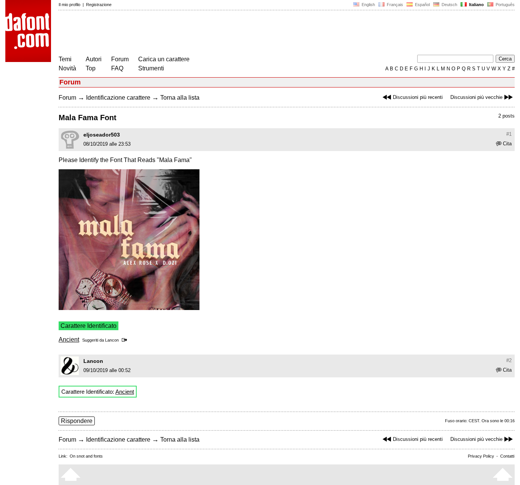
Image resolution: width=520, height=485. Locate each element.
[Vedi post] (126, 340)
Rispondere (77, 421)
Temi (65, 59)
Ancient (69, 339)
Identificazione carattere (118, 97)
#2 (509, 360)
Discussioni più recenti (418, 97)
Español (422, 4)
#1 (509, 134)
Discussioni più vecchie (476, 97)
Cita (507, 143)
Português (504, 4)
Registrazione (99, 4)
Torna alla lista (179, 97)
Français (394, 4)
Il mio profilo (69, 4)
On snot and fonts (86, 456)
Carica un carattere (164, 59)
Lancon (112, 340)
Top (91, 68)
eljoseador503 (101, 135)
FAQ (117, 68)
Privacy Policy (481, 456)
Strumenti (151, 68)
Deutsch (448, 4)
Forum (120, 59)
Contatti (507, 456)
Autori (94, 59)
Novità (67, 68)
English (367, 4)
